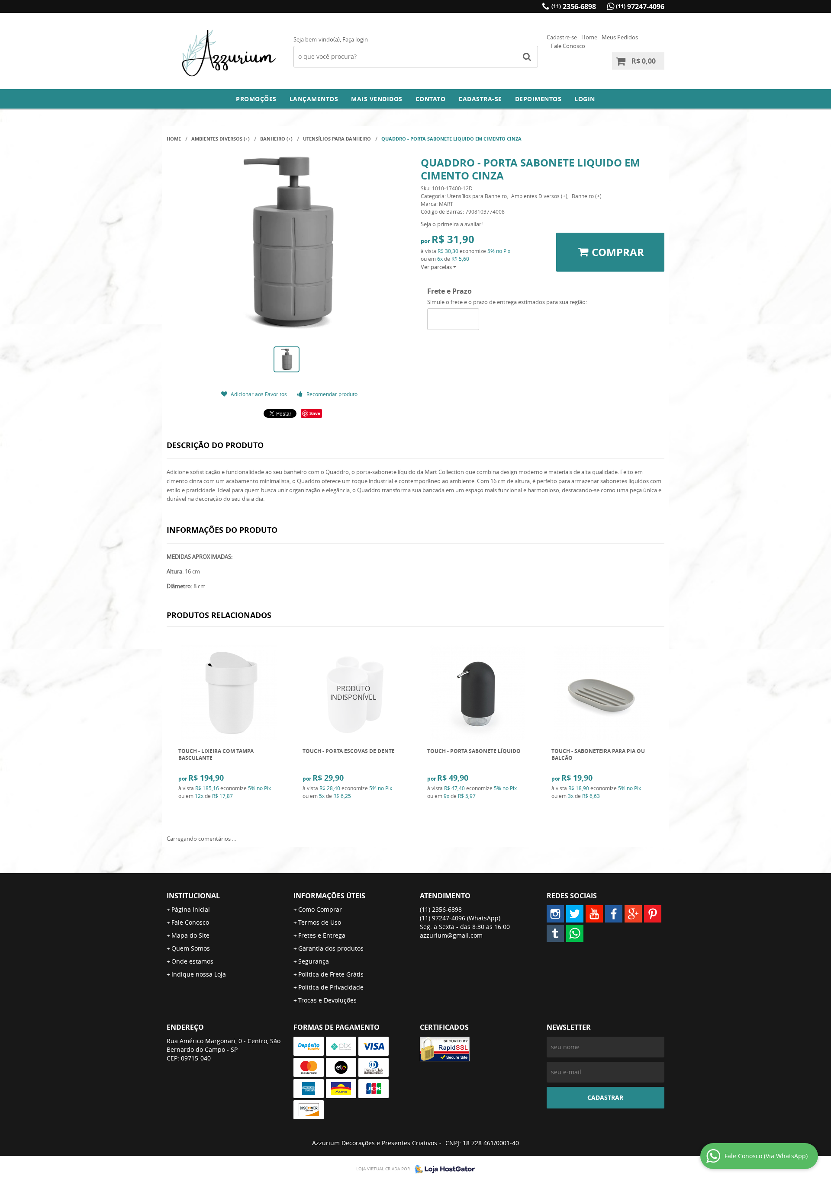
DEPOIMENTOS (538, 99)
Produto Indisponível (353, 692)
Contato (431, 99)
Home (589, 37)
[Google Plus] (633, 914)
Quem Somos (190, 948)
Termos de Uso (319, 922)
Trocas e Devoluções (327, 1000)
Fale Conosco (568, 46)
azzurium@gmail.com (451, 935)
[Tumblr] (555, 933)
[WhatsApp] (574, 933)
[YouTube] (594, 914)
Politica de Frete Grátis (331, 974)
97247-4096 (640, 6)
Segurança (313, 961)
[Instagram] (555, 914)
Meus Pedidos (620, 37)
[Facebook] (613, 914)
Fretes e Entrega (321, 935)
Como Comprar (320, 909)
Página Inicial (190, 909)
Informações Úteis (329, 895)
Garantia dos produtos (331, 948)
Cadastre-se (562, 37)
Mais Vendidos (377, 99)
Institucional (193, 895)
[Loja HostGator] (442, 1169)
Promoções (256, 99)
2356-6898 (573, 6)
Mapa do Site (190, 935)
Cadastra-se (480, 99)
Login (584, 99)
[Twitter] (574, 914)
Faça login (355, 39)
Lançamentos (314, 99)
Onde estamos (192, 961)
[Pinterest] (652, 914)
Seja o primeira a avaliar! (452, 224)
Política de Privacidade (331, 987)
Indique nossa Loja (198, 974)
